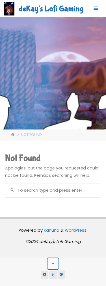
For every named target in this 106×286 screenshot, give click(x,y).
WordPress (75, 230)
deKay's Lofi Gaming (51, 9)
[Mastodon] (62, 275)
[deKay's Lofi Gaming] (9, 8)
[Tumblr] (53, 275)
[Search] (12, 191)
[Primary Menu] (96, 8)
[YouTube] (45, 275)
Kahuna (51, 230)
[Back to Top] (53, 264)
